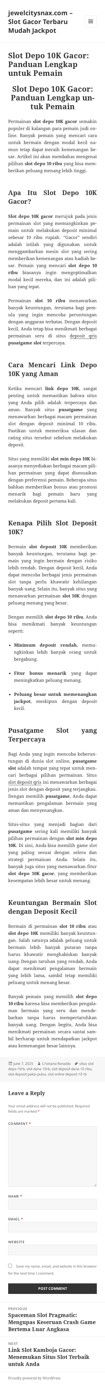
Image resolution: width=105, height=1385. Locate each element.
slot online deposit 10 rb (67, 1074)
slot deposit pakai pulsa (27, 1074)
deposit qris (83, 336)
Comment (19, 1123)
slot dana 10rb (38, 1068)
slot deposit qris (25, 782)
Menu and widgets (91, 27)
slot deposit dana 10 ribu (72, 1068)
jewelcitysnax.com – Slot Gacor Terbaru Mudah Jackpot (40, 21)
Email (15, 1219)
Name (15, 1196)
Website (16, 1241)
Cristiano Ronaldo (56, 1063)
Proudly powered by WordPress (34, 1378)
